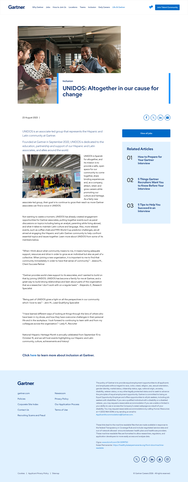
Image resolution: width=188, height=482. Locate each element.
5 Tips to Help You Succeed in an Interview (149, 208)
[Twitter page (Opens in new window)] (137, 459)
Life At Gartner (118, 7)
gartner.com (24, 393)
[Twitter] (153, 117)
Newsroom (60, 393)
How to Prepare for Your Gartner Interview (150, 160)
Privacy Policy (61, 398)
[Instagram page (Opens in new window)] (167, 459)
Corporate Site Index (28, 404)
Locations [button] (73, 7)
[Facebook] (146, 117)
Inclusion (92, 7)
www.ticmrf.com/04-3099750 (115, 442)
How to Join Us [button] (59, 7)
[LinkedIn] (160, 117)
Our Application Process (67, 404)
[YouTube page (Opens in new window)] (160, 459)
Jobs (48, 7)
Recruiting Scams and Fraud (31, 415)
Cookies (21, 473)
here (33, 355)
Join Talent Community (167, 7)
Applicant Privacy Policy (38, 473)
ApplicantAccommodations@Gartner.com (114, 414)
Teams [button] (83, 7)
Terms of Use (61, 410)
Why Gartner (37, 7)
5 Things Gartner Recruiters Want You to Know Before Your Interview (151, 184)
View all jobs (146, 133)
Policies (21, 398)
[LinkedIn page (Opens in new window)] (152, 459)
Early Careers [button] (104, 7)
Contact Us (23, 410)
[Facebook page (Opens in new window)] (144, 459)
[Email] (167, 117)
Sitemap (55, 473)
